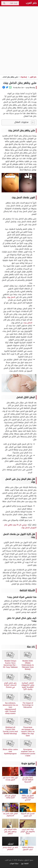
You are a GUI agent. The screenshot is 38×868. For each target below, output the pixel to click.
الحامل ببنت (27, 322)
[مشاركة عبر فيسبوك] (3, 87)
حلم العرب (31, 3)
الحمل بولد (11, 297)
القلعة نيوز (24, 863)
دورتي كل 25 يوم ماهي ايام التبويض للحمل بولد (20, 526)
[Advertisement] (19, 40)
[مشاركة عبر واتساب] (10, 87)
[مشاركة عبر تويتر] (7, 87)
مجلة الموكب (14, 863)
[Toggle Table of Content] (31, 122)
